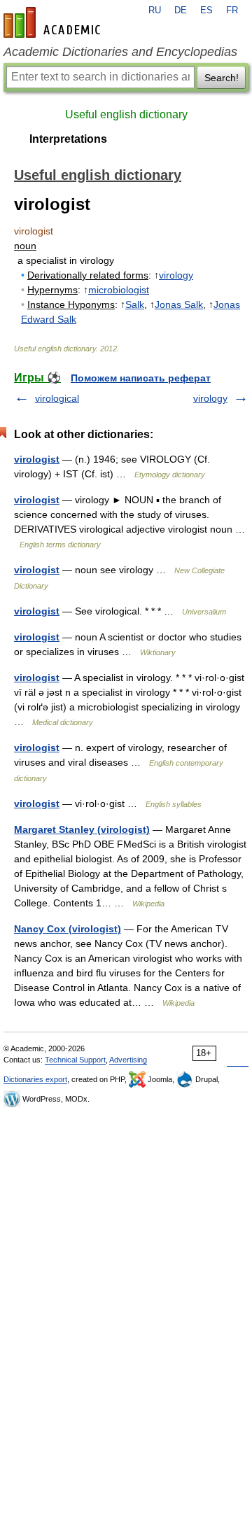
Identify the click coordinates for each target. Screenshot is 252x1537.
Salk (134, 304)
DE (180, 10)
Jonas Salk (179, 304)
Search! (221, 77)
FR (232, 10)
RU (154, 10)
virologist (36, 459)
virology (176, 275)
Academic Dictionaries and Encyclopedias (120, 52)
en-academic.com (54, 22)
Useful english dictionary (126, 114)
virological (57, 398)
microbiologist (118, 289)
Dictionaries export (35, 1079)
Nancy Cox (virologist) (67, 928)
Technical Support (75, 1059)
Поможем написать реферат (141, 378)
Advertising (128, 1059)
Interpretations (68, 139)
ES (206, 10)
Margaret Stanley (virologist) (82, 829)
